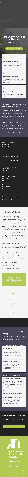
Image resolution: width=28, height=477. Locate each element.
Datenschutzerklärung (18, 470)
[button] (14, 25)
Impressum (7, 470)
